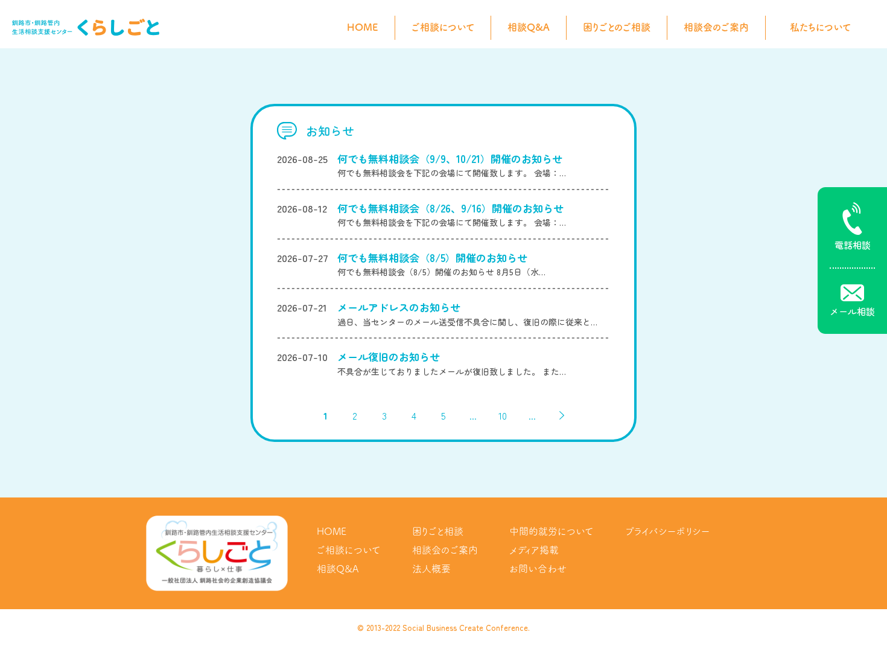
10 (502, 415)
